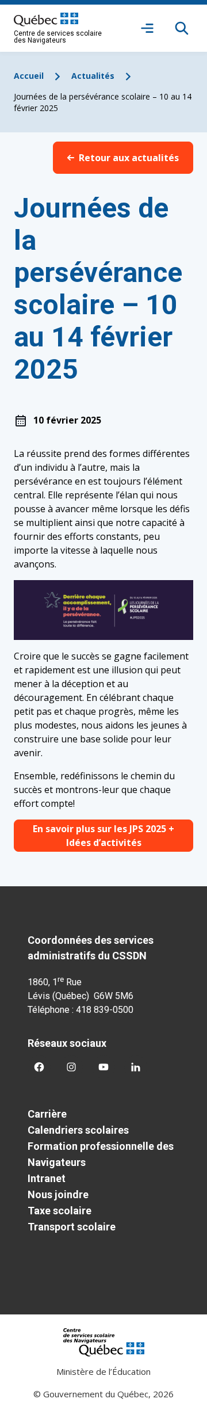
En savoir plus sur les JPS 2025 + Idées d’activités (103, 835)
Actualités (92, 75)
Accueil (29, 75)
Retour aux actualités (129, 157)
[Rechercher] (181, 28)
